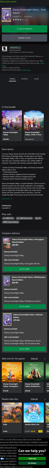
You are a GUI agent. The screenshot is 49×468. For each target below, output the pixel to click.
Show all (34, 358)
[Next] (45, 358)
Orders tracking (6, 450)
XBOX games (17, 439)
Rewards (3, 453)
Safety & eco (16, 466)
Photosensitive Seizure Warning (21, 445)
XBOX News (14, 442)
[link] (12, 125)
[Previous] (40, 358)
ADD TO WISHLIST (25, 29)
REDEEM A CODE (24, 38)
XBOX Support (24, 442)
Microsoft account (12, 447)
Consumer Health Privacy (10, 461)
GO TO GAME (24, 269)
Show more (6, 199)
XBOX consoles (6, 439)
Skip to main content (8, 1)
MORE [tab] (36, 79)
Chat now (32, 458)
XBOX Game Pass (29, 439)
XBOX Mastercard (14, 453)
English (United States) (9, 455)
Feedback (34, 442)
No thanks (32, 463)
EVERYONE (14, 48)
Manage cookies (15, 464)
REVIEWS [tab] (24, 79)
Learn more (26, 70)
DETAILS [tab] (12, 79)
